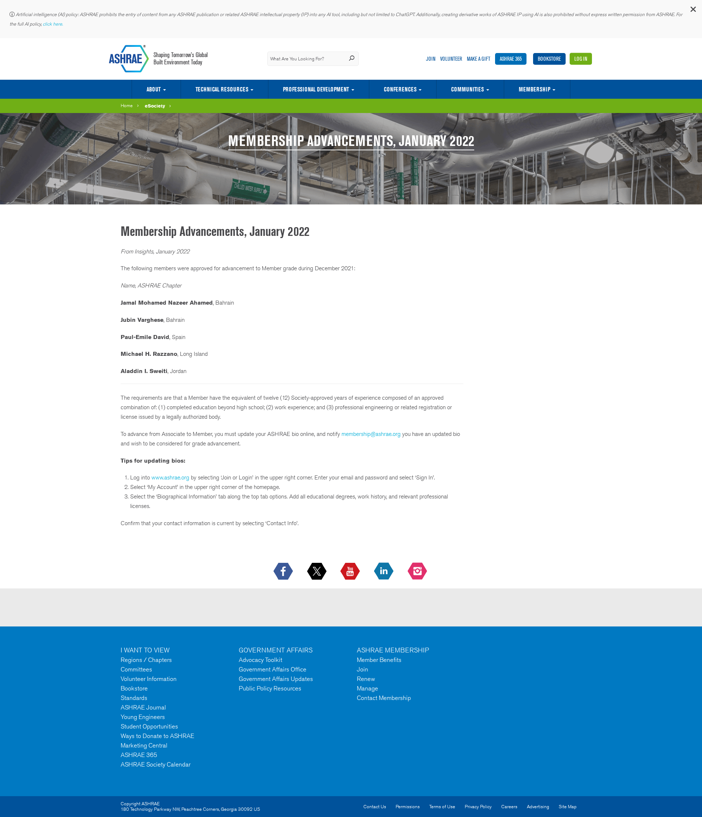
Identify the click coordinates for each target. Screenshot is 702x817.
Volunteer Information (149, 678)
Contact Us (374, 806)
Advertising (538, 806)
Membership (534, 89)
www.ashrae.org (170, 477)
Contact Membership (384, 697)
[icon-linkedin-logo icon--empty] (384, 571)
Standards (134, 697)
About (154, 89)
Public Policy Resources (270, 688)
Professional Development (316, 89)
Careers (509, 806)
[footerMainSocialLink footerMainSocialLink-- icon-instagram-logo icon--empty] (418, 571)
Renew (366, 678)
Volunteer (451, 58)
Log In (580, 58)
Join (430, 58)
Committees (136, 669)
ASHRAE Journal (143, 707)
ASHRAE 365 (511, 58)
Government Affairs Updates (276, 678)
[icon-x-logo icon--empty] (317, 571)
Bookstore (549, 58)
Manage (367, 688)
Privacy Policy (478, 806)
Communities (467, 89)
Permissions (408, 806)
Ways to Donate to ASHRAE (157, 735)
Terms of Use (442, 806)
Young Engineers (143, 716)
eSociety (155, 106)
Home (127, 105)
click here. (53, 24)
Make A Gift (478, 58)
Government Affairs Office (272, 669)
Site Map (568, 806)
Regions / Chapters (146, 659)
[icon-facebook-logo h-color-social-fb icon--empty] (284, 571)
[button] (692, 10)
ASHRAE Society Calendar (155, 764)
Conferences (400, 89)
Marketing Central (144, 745)
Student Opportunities (149, 726)
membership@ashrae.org (371, 433)
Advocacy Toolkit (260, 659)
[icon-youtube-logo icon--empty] (351, 571)
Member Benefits (379, 659)
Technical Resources (222, 89)
